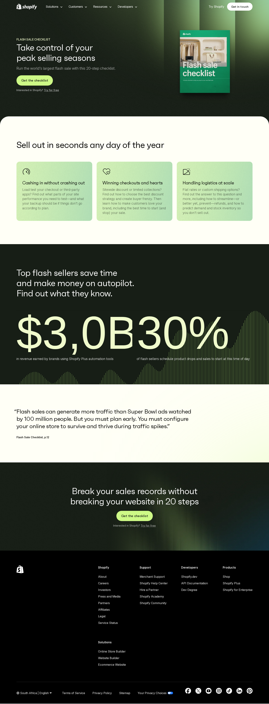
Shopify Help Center (154, 583)
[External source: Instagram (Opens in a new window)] (219, 691)
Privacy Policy (102, 693)
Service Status (108, 623)
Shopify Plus (231, 583)
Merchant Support (152, 576)
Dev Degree (189, 590)
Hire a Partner (149, 590)
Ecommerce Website (112, 664)
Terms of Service (73, 693)
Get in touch (240, 6)
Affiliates (104, 609)
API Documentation (194, 583)
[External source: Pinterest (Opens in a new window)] (250, 691)
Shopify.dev (189, 576)
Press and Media (109, 596)
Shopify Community (153, 603)
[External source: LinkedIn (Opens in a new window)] (239, 691)
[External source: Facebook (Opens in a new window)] (188, 691)
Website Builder (108, 658)
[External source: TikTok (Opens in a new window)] (229, 691)
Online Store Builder (112, 651)
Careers (103, 583)
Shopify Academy (152, 596)
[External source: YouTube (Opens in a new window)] (209, 691)
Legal (102, 616)
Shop (226, 576)
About (102, 576)
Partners (104, 603)
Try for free (51, 90)
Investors (104, 590)
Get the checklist (34, 80)
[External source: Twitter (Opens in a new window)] (198, 691)
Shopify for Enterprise (238, 590)
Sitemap (124, 693)
